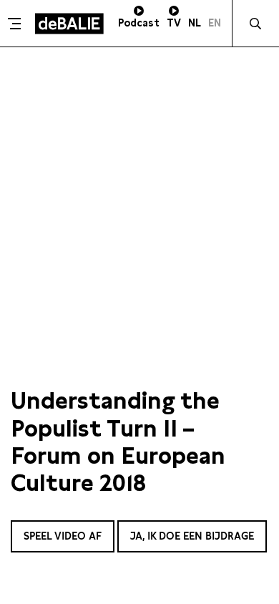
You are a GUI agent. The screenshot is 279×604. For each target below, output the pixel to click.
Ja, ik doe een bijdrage (192, 536)
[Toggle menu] (16, 23)
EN (214, 23)
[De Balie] (69, 23)
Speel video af (63, 536)
